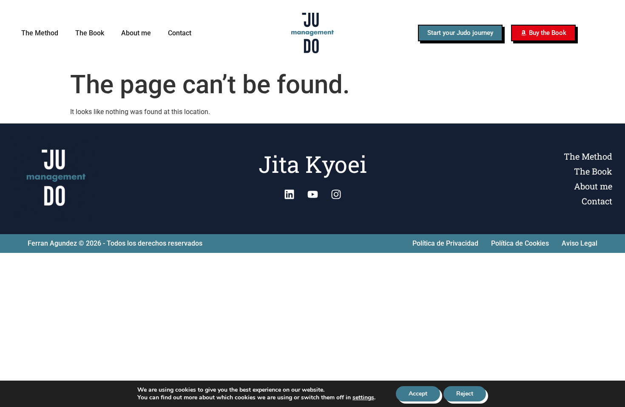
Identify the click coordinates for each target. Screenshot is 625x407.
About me (136, 33)
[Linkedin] (289, 194)
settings (363, 397)
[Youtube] (312, 194)
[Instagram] (336, 194)
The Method (39, 33)
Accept (418, 394)
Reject (464, 394)
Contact (179, 33)
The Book (89, 33)
